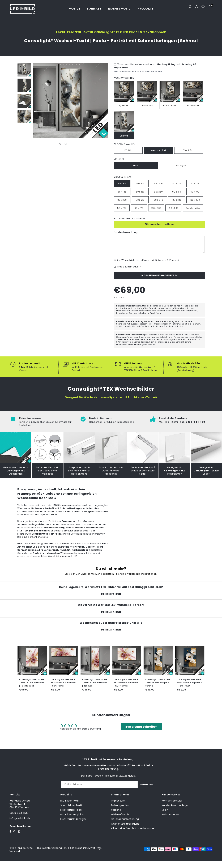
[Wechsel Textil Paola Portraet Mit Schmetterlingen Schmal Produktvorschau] (24, 69)
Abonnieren (146, 784)
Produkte (145, 9)
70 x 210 (140, 199)
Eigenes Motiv (119, 9)
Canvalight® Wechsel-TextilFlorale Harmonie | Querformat (126, 682)
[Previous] (38, 100)
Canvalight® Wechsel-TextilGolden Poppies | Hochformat (189, 682)
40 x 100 (140, 183)
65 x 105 (158, 183)
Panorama (193, 105)
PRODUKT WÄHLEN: (125, 144)
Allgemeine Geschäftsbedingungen (133, 828)
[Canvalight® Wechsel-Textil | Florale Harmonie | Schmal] (95, 660)
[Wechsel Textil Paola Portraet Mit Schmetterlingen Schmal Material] (24, 101)
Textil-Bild (188, 150)
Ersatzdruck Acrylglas (73, 819)
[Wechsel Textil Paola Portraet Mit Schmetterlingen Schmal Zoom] (24, 116)
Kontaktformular (172, 800)
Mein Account (170, 814)
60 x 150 (158, 191)
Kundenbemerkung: (126, 232)
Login (165, 810)
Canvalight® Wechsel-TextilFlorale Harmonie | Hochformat (31, 682)
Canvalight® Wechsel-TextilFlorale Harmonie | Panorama (63, 682)
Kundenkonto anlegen (175, 805)
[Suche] (190, 7)
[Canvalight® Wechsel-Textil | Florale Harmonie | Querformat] (127, 660)
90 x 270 (138, 208)
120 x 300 (173, 208)
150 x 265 (121, 208)
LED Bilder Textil (69, 800)
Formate (94, 9)
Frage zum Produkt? (129, 266)
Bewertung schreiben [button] (141, 727)
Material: (119, 159)
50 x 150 (140, 191)
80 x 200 (122, 199)
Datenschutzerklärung (125, 819)
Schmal (124, 135)
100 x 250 (195, 199)
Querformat (147, 105)
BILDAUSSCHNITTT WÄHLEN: (130, 218)
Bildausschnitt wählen (159, 224)
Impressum (118, 800)
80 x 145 (122, 191)
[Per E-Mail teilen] (65, 144)
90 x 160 (176, 191)
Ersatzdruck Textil (71, 810)
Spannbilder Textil (71, 805)
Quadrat (124, 105)
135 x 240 (176, 199)
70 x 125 (195, 183)
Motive (74, 9)
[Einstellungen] (197, 7)
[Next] (104, 100)
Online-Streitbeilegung (125, 823)
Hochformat (170, 105)
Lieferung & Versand (167, 260)
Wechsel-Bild (158, 150)
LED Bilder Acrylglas (72, 814)
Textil (135, 165)
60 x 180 (194, 191)
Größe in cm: (122, 176)
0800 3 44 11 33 (19, 813)
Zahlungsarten (120, 805)
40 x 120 (176, 183)
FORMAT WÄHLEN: (124, 78)
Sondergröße (193, 208)
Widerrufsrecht (120, 814)
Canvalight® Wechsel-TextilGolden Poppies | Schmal (157, 682)
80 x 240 (158, 199)
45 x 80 (122, 183)
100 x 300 (156, 208)
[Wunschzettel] (203, 7)
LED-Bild (128, 150)
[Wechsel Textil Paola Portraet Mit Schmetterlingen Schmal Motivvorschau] (24, 85)
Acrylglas (181, 165)
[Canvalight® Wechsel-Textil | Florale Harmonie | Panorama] (64, 660)
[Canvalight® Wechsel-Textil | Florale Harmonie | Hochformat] (32, 660)
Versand (116, 810)
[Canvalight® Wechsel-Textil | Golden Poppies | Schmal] (158, 660)
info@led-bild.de (20, 818)
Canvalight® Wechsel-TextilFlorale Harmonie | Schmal (94, 682)
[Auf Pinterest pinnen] (60, 144)
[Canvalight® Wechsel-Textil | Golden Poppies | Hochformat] (189, 660)
